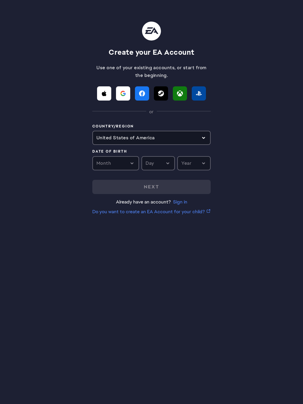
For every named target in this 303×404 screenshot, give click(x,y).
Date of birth (109, 152)
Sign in (180, 202)
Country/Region (113, 127)
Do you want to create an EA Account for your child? (148, 212)
